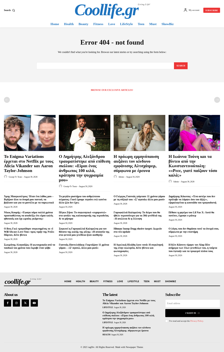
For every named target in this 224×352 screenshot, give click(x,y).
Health (106, 334)
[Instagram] (16, 303)
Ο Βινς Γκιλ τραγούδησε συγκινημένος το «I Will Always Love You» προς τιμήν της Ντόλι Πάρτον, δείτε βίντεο (29, 231)
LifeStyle (107, 307)
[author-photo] (6, 177)
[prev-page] (7, 100)
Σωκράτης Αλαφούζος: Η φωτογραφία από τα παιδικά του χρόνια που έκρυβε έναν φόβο (29, 246)
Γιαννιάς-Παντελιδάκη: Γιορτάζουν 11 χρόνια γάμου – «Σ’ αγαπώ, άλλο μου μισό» (84, 246)
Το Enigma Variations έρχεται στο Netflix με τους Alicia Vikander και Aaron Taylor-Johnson (28, 163)
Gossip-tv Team (15, 177)
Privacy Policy (196, 321)
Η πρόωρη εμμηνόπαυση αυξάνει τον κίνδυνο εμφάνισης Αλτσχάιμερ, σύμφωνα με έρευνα (136, 163)
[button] (10, 10)
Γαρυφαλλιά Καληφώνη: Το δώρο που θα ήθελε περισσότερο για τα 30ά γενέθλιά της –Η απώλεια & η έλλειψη (138, 215)
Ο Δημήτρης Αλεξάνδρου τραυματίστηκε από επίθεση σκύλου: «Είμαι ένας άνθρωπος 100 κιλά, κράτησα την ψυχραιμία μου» (84, 168)
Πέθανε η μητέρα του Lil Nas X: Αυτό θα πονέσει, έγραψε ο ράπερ (191, 214)
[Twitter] (25, 303)
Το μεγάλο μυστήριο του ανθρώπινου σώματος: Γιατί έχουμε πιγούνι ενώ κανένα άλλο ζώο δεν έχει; (82, 199)
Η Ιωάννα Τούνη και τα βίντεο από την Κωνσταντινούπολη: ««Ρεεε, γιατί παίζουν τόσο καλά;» (193, 166)
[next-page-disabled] (217, 100)
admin (121, 177)
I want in (190, 313)
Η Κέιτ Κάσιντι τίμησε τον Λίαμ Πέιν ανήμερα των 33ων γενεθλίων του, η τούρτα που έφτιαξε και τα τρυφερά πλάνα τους (193, 247)
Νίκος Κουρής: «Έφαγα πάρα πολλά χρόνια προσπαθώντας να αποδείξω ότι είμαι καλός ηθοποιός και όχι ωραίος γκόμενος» (28, 215)
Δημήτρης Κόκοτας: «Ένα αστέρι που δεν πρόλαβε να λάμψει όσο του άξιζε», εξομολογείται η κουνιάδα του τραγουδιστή (192, 199)
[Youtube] (34, 303)
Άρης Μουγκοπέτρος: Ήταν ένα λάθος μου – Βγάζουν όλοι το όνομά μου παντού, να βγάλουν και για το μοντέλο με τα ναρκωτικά (29, 199)
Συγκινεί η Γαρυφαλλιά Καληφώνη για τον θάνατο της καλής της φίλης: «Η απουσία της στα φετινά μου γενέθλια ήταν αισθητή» (84, 231)
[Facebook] (7, 303)
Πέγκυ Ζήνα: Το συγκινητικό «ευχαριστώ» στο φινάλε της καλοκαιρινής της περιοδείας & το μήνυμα (84, 215)
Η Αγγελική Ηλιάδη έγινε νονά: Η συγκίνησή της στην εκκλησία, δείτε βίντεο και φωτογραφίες (138, 247)
